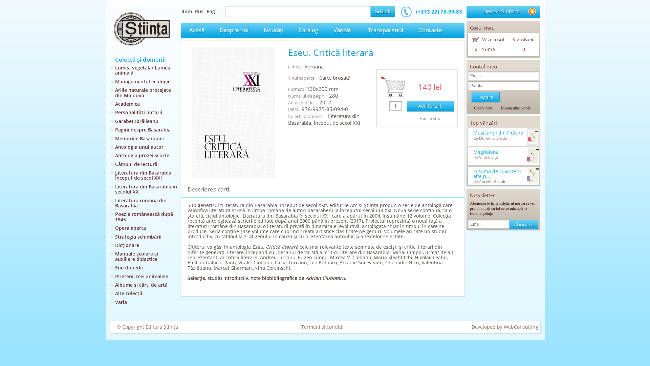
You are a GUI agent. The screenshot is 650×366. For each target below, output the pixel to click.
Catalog (308, 30)
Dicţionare (127, 245)
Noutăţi (273, 30)
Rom (186, 11)
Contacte (430, 30)
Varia (121, 302)
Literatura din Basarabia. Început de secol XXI (144, 175)
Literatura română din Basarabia (141, 203)
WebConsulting (521, 327)
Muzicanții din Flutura (498, 132)
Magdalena (486, 152)
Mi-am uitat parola (515, 108)
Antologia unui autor (139, 147)
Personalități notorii (138, 112)
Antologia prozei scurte (142, 155)
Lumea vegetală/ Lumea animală (142, 70)
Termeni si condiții (322, 327)
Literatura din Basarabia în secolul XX (146, 189)
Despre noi (234, 30)
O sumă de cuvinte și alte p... (497, 174)
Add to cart (430, 106)
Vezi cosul (493, 39)
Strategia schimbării (138, 236)
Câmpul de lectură (136, 164)
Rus (199, 11)
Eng (211, 11)
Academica (127, 104)
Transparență (385, 30)
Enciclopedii (129, 267)
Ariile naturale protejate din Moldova (143, 92)
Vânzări (343, 30)
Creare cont (483, 108)
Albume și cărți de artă (141, 285)
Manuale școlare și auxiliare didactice (136, 256)
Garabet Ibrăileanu (136, 121)
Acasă (196, 30)
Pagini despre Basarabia (143, 129)
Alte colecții (128, 293)
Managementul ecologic (142, 81)
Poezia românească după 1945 (144, 216)
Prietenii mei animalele (141, 276)
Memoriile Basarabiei (139, 138)
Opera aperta (130, 228)
